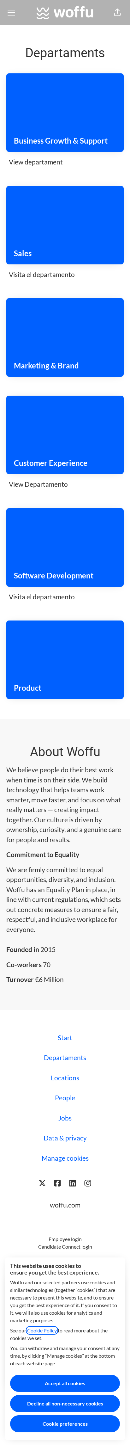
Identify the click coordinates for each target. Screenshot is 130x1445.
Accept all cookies (65, 1383)
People (65, 1098)
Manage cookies (65, 1158)
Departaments (65, 1057)
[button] (117, 13)
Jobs (65, 1118)
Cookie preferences (65, 1424)
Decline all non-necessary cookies (65, 1403)
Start (65, 1037)
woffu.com (65, 1205)
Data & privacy (65, 1138)
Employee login (65, 1239)
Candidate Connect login (65, 1247)
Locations (65, 1078)
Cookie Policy (42, 1330)
